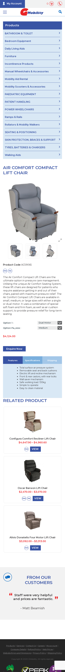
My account (51, 646)
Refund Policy (34, 649)
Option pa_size (11, 328)
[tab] (13, 360)
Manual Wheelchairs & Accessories (27, 71)
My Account (14, 3)
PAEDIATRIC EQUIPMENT (20, 94)
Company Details (18, 649)
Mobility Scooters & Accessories (25, 86)
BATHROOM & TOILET (19, 33)
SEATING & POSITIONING (20, 132)
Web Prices (47, 649)
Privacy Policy (39, 653)
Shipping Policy (54, 653)
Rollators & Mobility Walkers (22, 124)
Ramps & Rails (13, 117)
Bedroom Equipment (18, 41)
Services (20, 646)
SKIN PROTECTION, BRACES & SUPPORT (30, 139)
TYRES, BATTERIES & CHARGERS (25, 147)
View (35, 449)
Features (13, 360)
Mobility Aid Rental (16, 79)
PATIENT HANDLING (17, 101)
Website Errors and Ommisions (17, 653)
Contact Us (31, 646)
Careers (41, 646)
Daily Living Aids (15, 48)
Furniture (10, 56)
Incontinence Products (19, 63)
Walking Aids (13, 155)
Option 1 (8, 322)
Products (10, 646)
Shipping (52, 360)
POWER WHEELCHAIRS (19, 109)
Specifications (32, 360)
